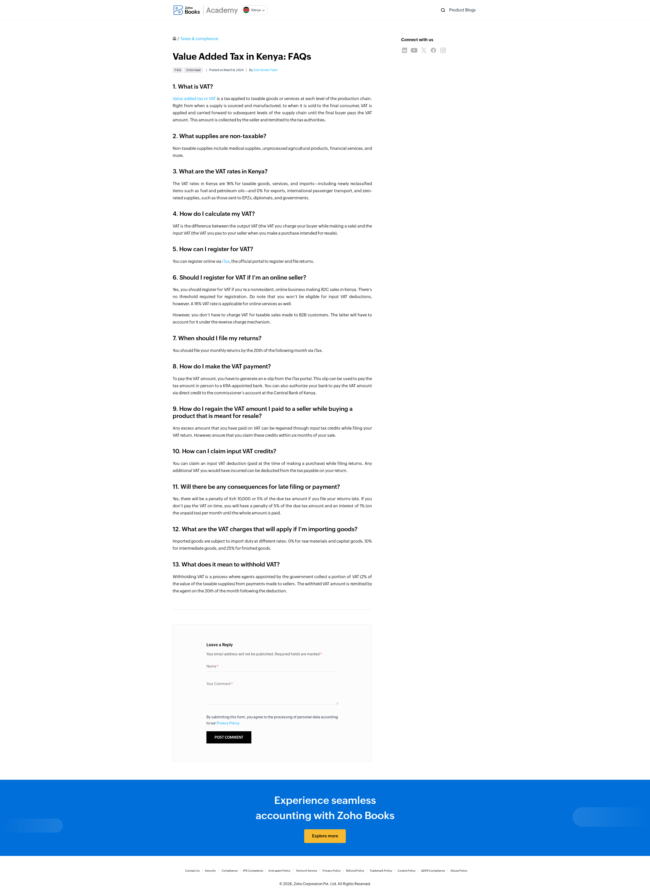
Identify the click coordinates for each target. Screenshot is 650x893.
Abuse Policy (458, 870)
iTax (226, 261)
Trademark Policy (381, 870)
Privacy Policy (331, 870)
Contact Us (192, 870)
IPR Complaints (253, 870)
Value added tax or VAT (194, 98)
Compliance (230, 870)
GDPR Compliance (433, 870)
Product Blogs (462, 10)
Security (210, 870)
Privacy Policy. (228, 723)
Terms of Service (306, 870)
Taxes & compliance (199, 38)
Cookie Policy (407, 870)
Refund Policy (355, 870)
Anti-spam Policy (279, 870)
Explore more (325, 836)
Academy (222, 10)
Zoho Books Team (265, 70)
